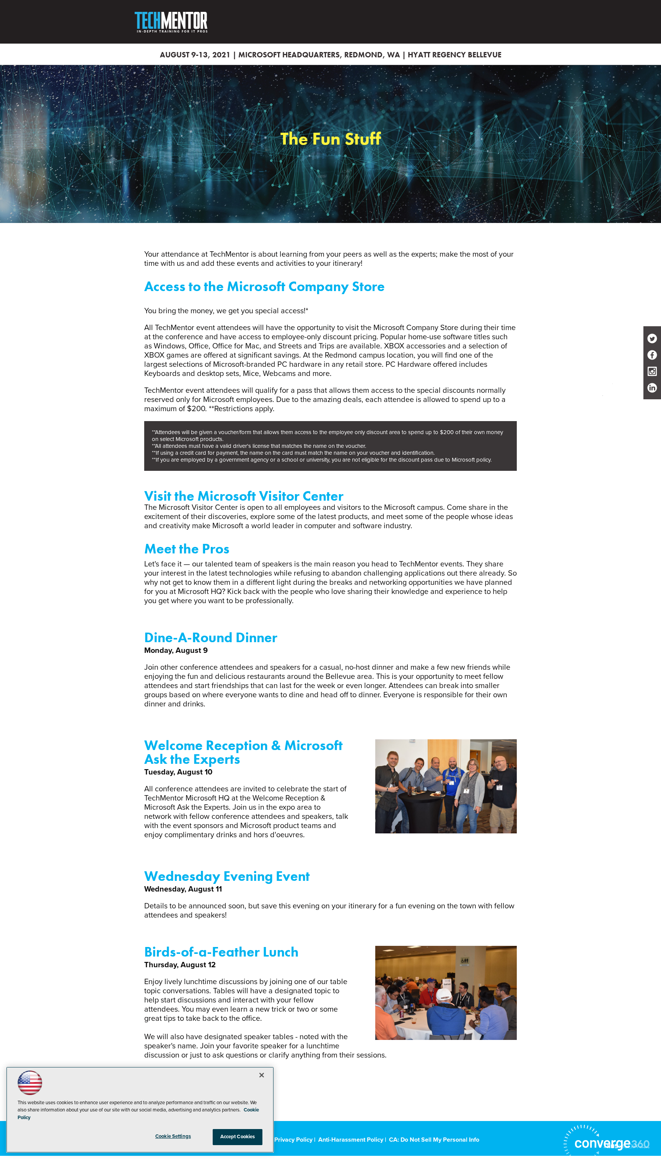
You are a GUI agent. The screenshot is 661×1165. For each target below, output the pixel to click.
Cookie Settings (173, 1136)
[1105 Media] (627, 1146)
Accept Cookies (237, 1137)
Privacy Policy (293, 1140)
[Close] (261, 1075)
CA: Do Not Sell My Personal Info (434, 1140)
